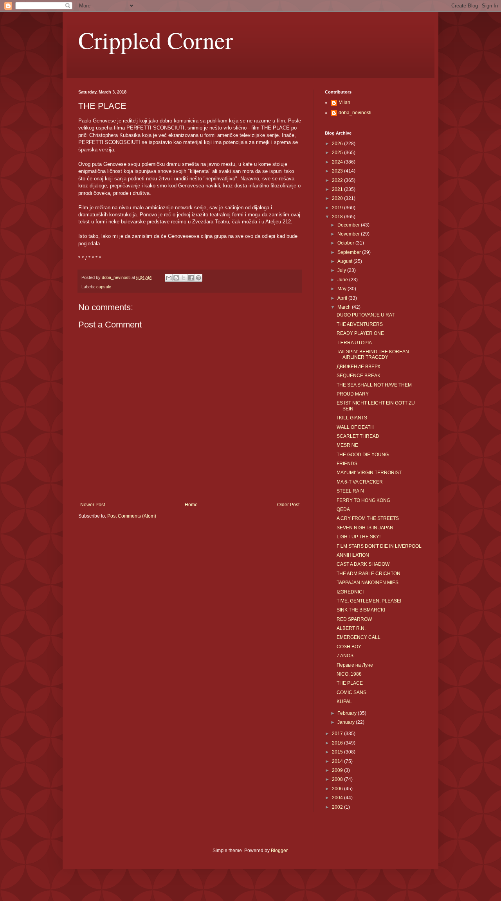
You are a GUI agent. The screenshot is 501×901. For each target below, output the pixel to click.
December (349, 225)
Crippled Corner (155, 40)
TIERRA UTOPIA (354, 342)
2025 (338, 152)
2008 (338, 779)
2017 (338, 733)
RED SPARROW (354, 619)
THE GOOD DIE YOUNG (363, 454)
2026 (338, 143)
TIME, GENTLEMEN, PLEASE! (369, 601)
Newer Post (92, 504)
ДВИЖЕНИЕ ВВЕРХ (358, 366)
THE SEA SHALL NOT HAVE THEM (374, 385)
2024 (338, 162)
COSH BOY (349, 646)
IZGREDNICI (350, 592)
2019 (338, 207)
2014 (338, 761)
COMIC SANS (351, 692)
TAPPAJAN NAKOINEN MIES (367, 582)
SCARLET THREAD (358, 436)
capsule (103, 286)
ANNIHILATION (353, 555)
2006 (338, 788)
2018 (338, 216)
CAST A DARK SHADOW (363, 564)
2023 (338, 171)
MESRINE (347, 445)
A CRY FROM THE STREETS (368, 518)
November (349, 234)
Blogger (279, 850)
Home (191, 504)
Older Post (288, 504)
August (345, 261)
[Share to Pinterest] (198, 278)
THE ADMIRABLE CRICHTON (368, 573)
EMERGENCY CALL (358, 637)
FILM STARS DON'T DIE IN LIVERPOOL (379, 546)
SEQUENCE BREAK (358, 375)
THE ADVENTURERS (360, 324)
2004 (338, 797)
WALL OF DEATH (355, 427)
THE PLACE (350, 683)
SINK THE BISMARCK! (361, 610)
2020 (338, 198)
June (343, 279)
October (346, 243)
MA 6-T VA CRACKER (360, 482)
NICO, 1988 (349, 674)
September (349, 252)
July (342, 270)
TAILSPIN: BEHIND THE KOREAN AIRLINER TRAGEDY (373, 354)
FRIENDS (347, 463)
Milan (344, 102)
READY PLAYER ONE (360, 333)
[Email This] (169, 278)
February (347, 713)
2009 (338, 770)
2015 (338, 752)
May (342, 288)
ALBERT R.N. (351, 628)
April (342, 298)
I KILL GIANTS (352, 418)
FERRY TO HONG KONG (363, 500)
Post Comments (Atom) (131, 516)
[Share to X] (183, 278)
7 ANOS (345, 655)
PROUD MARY (353, 394)
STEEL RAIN (350, 491)
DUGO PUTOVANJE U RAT (366, 315)
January (346, 722)
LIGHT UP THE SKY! (358, 537)
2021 (338, 189)
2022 (338, 180)
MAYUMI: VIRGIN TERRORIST (369, 472)
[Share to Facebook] (191, 278)
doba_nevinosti (355, 112)
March (344, 307)
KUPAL (344, 701)
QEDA (343, 509)
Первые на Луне (355, 665)
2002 (338, 807)
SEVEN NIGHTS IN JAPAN (365, 528)
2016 (338, 743)
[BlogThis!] (176, 278)
